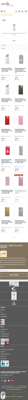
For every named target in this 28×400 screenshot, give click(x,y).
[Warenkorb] (25, 11)
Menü (4, 11)
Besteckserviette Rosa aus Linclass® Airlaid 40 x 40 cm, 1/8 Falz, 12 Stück (20, 131)
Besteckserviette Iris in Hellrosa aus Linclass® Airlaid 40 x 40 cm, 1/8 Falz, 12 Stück (7, 192)
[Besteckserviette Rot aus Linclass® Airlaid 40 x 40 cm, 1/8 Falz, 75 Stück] (7, 120)
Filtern (4, 45)
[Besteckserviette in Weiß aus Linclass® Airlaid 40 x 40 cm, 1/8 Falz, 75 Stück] (14, 27)
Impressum (3, 331)
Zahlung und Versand (5, 334)
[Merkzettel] (19, 11)
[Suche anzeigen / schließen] (16, 11)
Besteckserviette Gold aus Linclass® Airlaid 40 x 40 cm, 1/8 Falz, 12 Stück (7, 222)
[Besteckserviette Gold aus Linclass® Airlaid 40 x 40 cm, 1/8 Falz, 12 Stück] (7, 211)
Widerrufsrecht (4, 316)
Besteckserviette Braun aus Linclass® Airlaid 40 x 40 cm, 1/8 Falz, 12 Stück (20, 100)
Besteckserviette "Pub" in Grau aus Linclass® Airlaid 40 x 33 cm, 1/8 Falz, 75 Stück (20, 161)
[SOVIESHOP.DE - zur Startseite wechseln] (7, 5)
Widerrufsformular (4, 336)
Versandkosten (16, 386)
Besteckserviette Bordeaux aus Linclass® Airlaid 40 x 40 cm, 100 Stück (20, 192)
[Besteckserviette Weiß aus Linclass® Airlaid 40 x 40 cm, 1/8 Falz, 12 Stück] (7, 89)
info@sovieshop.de (6, 377)
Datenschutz (3, 314)
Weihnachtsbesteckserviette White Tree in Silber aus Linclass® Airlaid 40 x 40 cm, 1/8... (20, 70)
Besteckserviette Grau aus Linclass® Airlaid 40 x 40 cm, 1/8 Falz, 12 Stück (20, 222)
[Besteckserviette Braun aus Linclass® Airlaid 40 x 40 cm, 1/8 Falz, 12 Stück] (21, 89)
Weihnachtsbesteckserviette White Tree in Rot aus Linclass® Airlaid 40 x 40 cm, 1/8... (7, 162)
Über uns (2, 310)
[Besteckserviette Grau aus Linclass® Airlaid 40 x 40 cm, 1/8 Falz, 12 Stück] (21, 211)
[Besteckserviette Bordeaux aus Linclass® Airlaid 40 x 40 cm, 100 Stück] (21, 181)
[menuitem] (3, 10)
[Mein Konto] (22, 11)
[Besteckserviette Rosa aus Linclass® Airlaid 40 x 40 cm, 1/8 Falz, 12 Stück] (21, 120)
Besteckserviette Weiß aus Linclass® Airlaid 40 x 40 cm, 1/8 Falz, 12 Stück (7, 100)
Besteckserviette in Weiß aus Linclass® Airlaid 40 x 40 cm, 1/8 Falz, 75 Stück (14, 34)
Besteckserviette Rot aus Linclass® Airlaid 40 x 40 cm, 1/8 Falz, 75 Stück (7, 131)
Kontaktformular (4, 329)
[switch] (3, 398)
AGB (1, 312)
